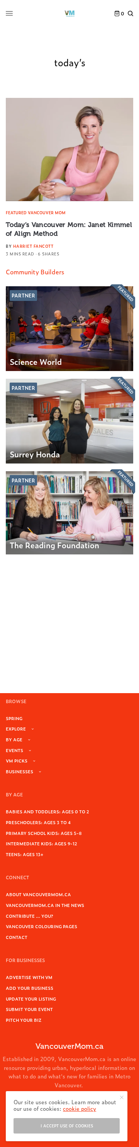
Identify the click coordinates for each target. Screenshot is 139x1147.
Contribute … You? (29, 916)
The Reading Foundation (54, 545)
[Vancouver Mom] (69, 13)
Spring (14, 718)
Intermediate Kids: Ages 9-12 (41, 843)
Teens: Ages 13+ (24, 854)
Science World (36, 361)
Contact (16, 937)
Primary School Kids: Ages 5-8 (44, 833)
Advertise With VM (29, 977)
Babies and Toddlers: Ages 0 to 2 (47, 811)
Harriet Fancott (33, 246)
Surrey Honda (35, 454)
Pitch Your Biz (23, 1020)
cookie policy (79, 1108)
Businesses (19, 771)
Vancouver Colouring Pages (41, 926)
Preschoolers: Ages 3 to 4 (38, 822)
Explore (16, 728)
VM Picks (16, 760)
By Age (14, 739)
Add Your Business (29, 988)
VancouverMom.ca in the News (45, 905)
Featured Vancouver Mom (36, 212)
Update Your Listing (31, 999)
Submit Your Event (29, 1009)
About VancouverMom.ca (38, 894)
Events (14, 750)
